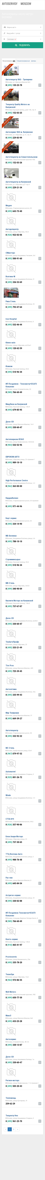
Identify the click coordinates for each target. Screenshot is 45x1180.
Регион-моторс (12, 1080)
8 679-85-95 (14, 409)
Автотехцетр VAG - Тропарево (19, 79)
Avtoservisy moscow (16, 3)
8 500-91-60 (14, 258)
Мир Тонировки (12, 713)
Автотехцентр (12, 730)
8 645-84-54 (14, 883)
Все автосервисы (9, 61)
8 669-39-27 (14, 718)
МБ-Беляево (11, 536)
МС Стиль (10, 748)
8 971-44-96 (14, 506)
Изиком (9, 366)
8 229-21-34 (14, 187)
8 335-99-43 (14, 694)
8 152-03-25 (14, 112)
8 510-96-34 (14, 372)
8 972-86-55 (14, 980)
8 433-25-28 (14, 1021)
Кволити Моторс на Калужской (19, 600)
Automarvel (11, 771)
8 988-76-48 (14, 859)
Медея (9, 205)
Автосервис (11, 1039)
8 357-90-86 (14, 824)
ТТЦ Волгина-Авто (14, 854)
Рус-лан (9, 878)
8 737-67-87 (14, 606)
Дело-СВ (10, 422)
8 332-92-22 (14, 736)
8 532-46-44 (14, 324)
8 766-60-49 (14, 392)
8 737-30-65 (14, 842)
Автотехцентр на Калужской (18, 182)
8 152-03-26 (14, 162)
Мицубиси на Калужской (16, 404)
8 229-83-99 (14, 137)
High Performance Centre (17, 480)
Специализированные (23, 61)
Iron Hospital (11, 319)
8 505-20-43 (14, 1086)
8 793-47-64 (14, 307)
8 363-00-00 (14, 486)
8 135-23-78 (14, 85)
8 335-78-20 (14, 962)
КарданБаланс (12, 498)
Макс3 (8, 1015)
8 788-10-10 (14, 541)
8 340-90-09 (14, 588)
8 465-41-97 (14, 945)
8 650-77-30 (14, 997)
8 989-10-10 (14, 462)
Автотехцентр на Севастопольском (21, 157)
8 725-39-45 (14, 671)
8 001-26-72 (14, 777)
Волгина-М (10, 276)
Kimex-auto (10, 342)
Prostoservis (11, 957)
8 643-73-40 (14, 211)
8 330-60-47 (14, 427)
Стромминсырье (13, 559)
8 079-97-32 (14, 753)
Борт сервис (11, 518)
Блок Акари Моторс (14, 836)
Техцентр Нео (12, 1115)
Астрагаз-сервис (13, 895)
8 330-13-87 (14, 1045)
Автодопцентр (12, 229)
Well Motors (11, 992)
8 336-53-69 (14, 282)
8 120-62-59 (14, 348)
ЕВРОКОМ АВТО (12, 457)
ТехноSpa (10, 974)
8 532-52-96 (14, 445)
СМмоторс (10, 253)
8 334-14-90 (14, 524)
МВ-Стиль (10, 583)
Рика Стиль (11, 301)
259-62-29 (10, 1103)
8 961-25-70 (14, 1121)
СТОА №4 (10, 819)
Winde (8, 795)
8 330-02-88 (14, 901)
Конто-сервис (12, 939)
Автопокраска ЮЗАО (15, 439)
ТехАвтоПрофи (12, 642)
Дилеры (33, 61)
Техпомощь (11, 1098)
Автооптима (11, 689)
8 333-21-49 (14, 647)
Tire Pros (10, 665)
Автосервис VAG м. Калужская (19, 132)
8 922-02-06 (14, 234)
